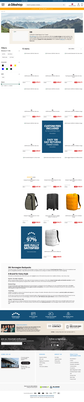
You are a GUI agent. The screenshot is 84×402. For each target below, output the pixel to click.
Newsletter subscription (74, 364)
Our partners (72, 368)
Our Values (57, 357)
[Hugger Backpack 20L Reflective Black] (73, 166)
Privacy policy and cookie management (46, 395)
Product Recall (73, 379)
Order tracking (42, 362)
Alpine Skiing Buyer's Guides (75, 369)
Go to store (26, 363)
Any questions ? (73, 358)
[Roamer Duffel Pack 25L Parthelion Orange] (73, 202)
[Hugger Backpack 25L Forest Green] (31, 202)
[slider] (1, 84)
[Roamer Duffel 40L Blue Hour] (31, 97)
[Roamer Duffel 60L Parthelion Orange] (73, 132)
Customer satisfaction (74, 362)
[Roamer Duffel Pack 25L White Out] (52, 237)
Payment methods (43, 357)
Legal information (58, 359)
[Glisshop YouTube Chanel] (58, 345)
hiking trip (62, 39)
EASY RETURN (24, 1)
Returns (40, 364)
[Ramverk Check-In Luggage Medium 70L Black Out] (52, 202)
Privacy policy (57, 361)
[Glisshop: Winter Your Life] (15, 5)
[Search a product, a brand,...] (63, 5)
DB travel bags (33, 36)
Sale (71, 373)
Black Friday (72, 377)
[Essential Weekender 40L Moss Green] (73, 62)
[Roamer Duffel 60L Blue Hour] (31, 132)
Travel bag (4, 57)
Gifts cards (41, 359)
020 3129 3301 (75, 326)
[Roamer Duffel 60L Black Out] (52, 62)
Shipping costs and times (44, 361)
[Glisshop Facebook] (51, 345)
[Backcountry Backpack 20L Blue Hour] (52, 166)
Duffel (3, 54)
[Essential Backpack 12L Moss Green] (31, 166)
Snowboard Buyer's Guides (75, 371)
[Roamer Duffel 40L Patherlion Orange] (73, 97)
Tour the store (57, 362)
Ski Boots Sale (73, 375)
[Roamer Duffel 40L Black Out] (31, 62)
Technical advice (73, 366)
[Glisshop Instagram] (55, 345)
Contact (71, 360)
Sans (3, 77)
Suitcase (12, 57)
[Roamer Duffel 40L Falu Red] (52, 97)
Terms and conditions (43, 366)
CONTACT (56, 326)
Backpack (10, 54)
